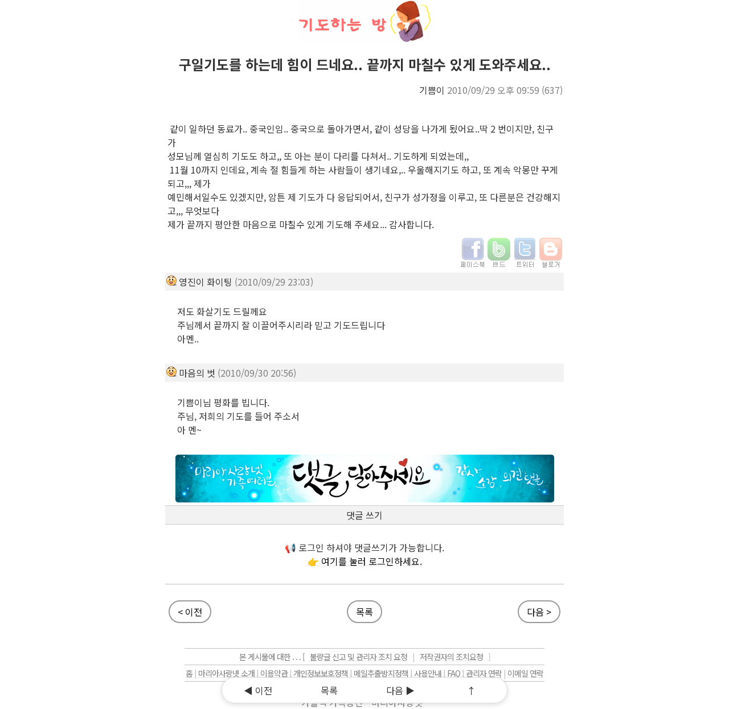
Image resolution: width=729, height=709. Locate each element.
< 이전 (190, 612)
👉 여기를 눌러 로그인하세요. (365, 561)
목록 (364, 612)
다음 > (539, 612)
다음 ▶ (400, 690)
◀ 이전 (258, 690)
